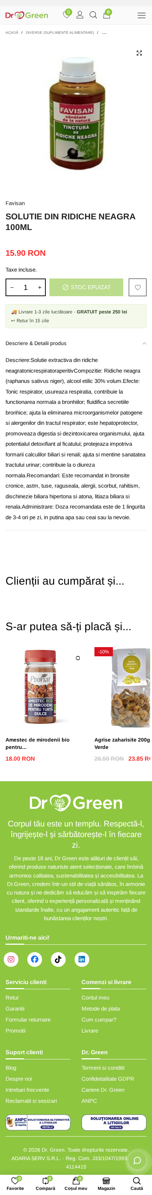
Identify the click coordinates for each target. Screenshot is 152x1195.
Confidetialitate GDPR (108, 1079)
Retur (12, 997)
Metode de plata (101, 1008)
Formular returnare (28, 1019)
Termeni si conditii (103, 1068)
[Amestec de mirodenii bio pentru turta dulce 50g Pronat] (46, 687)
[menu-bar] (141, 15)
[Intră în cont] (80, 15)
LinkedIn (82, 959)
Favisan (15, 203)
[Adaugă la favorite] (137, 287)
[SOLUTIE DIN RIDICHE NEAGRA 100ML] (76, 115)
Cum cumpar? (99, 1019)
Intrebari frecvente (27, 1090)
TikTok (58, 959)
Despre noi (19, 1079)
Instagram (11, 959)
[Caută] (93, 15)
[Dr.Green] (27, 15)
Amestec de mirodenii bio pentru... (38, 743)
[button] (11, 287)
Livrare (90, 1030)
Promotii (15, 1030)
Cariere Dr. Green (103, 1090)
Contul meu (95, 997)
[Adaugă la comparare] (77, 658)
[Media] (139, 53)
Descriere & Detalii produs (36, 343)
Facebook (34, 959)
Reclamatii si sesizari (31, 1101)
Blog (11, 1068)
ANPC (89, 1101)
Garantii (15, 1008)
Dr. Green (53, 1150)
